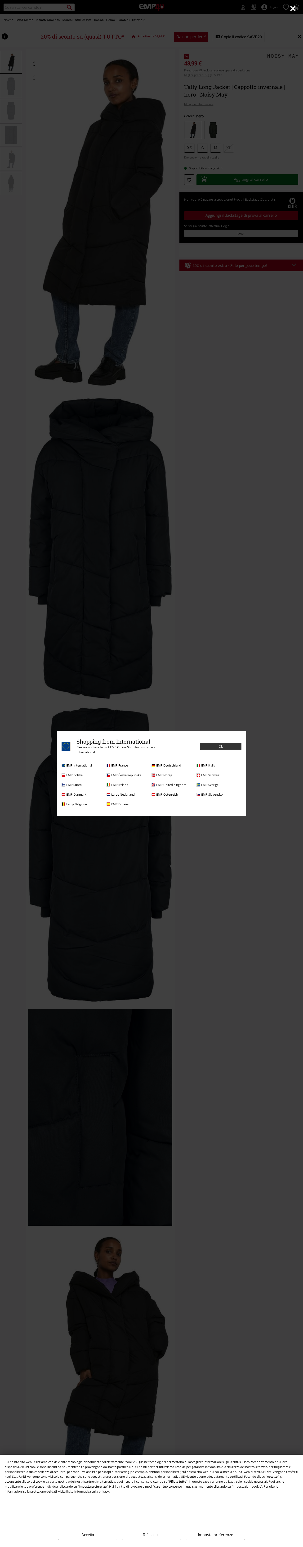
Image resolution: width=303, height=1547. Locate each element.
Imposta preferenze (215, 1534)
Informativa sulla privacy (91, 1491)
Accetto (87, 1535)
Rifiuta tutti (151, 1535)
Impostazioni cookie (247, 1486)
